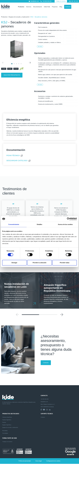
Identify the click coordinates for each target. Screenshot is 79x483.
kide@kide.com (35, 1)
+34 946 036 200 (46, 1)
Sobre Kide (47, 6)
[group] (20, 290)
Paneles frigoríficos (6, 419)
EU (77, 1)
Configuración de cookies (53, 461)
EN (72, 1)
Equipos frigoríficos (6, 424)
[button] (30, 63)
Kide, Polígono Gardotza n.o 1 (48, 404)
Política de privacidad (25, 461)
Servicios (28, 6)
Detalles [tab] (39, 224)
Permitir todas (64, 262)
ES (70, 1)
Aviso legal (38, 461)
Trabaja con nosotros (61, 1)
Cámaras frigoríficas (7, 417)
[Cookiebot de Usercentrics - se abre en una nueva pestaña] (68, 218)
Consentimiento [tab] (13, 224)
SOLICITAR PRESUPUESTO (12, 75)
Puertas (4, 422)
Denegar (14, 262)
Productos (21, 6)
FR (74, 1)
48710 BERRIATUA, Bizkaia (47, 406)
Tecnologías (5, 433)
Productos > (5, 17)
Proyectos (55, 6)
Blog (61, 6)
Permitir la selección (39, 262)
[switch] (30, 254)
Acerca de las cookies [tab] (65, 224)
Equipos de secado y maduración (19, 17)
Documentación (37, 6)
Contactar (67, 6)
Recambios (5, 430)
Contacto (43, 417)
